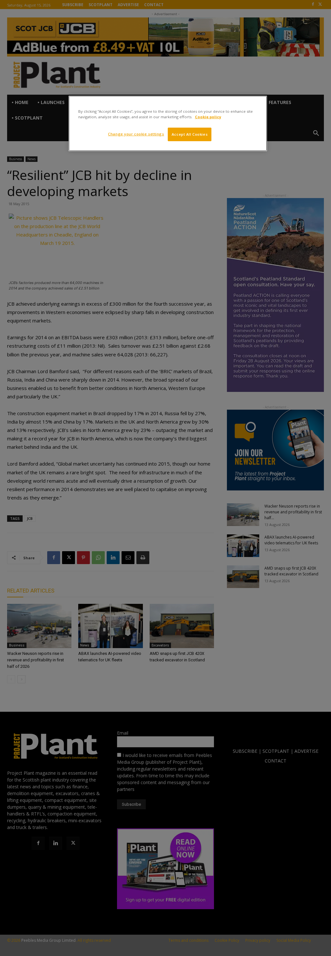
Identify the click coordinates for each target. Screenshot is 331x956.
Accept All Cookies (190, 134)
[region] (168, 123)
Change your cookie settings (136, 133)
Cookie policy (208, 116)
